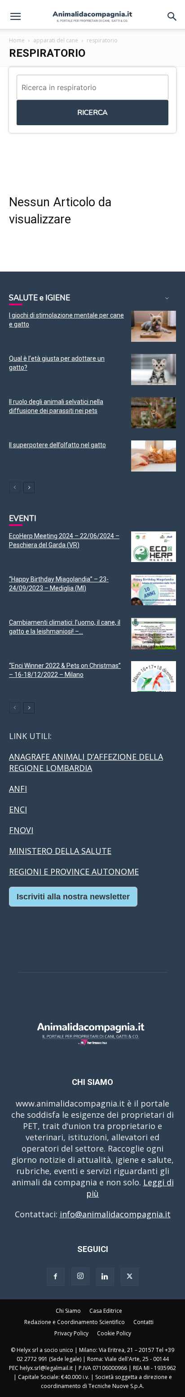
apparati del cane (55, 40)
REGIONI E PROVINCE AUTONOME (74, 871)
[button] (15, 17)
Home (17, 40)
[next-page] (29, 487)
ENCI (18, 809)
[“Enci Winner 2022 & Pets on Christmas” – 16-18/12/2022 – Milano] (153, 676)
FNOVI (21, 830)
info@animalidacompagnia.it (115, 1214)
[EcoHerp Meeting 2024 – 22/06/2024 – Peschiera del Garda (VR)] (153, 546)
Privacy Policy (71, 1333)
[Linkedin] (105, 1277)
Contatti (143, 1322)
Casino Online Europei (51, 923)
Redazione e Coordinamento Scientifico (74, 1322)
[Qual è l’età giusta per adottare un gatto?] (153, 369)
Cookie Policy (114, 1333)
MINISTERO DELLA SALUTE (60, 850)
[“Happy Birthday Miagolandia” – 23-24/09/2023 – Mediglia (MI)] (153, 590)
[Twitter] (130, 1277)
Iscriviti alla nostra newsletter (73, 896)
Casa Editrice (105, 1311)
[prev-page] (14, 487)
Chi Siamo (68, 1311)
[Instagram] (80, 1276)
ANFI (18, 788)
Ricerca (92, 113)
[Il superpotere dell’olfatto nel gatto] (153, 456)
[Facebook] (56, 1277)
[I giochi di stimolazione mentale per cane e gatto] (153, 326)
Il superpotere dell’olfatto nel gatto (57, 445)
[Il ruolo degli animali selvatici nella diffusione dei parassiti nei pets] (153, 412)
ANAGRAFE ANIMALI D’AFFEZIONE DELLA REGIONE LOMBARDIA (86, 762)
